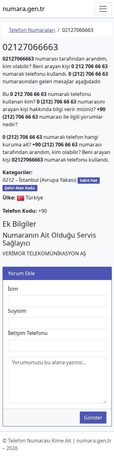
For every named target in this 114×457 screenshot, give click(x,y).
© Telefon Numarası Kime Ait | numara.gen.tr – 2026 (57, 444)
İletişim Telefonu (28, 332)
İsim (13, 288)
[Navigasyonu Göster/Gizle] (103, 9)
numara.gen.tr (24, 8)
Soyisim (17, 310)
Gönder (93, 417)
